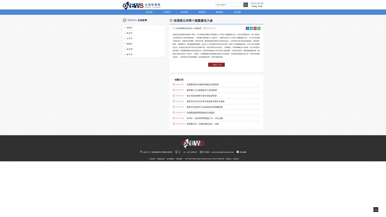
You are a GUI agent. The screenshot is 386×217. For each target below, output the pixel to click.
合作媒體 (237, 12)
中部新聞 (166, 12)
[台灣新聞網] (141, 5)
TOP (375, 210)
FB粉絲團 (243, 152)
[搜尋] (245, 5)
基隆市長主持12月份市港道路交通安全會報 (206, 101)
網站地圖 (179, 159)
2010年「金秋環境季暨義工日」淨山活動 (205, 118)
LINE (258, 28)
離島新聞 (219, 12)
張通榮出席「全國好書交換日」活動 (203, 123)
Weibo (255, 28)
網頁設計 (229, 159)
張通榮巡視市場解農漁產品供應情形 (203, 84)
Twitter (251, 28)
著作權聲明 (170, 159)
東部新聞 (201, 12)
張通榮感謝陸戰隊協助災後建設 (201, 112)
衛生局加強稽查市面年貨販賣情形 (202, 95)
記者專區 (152, 159)
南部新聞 (184, 12)
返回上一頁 (217, 64)
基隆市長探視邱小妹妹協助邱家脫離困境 (205, 107)
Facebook (247, 28)
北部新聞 (148, 12)
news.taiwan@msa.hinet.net (222, 152)
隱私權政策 (161, 159)
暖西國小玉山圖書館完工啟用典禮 (202, 90)
